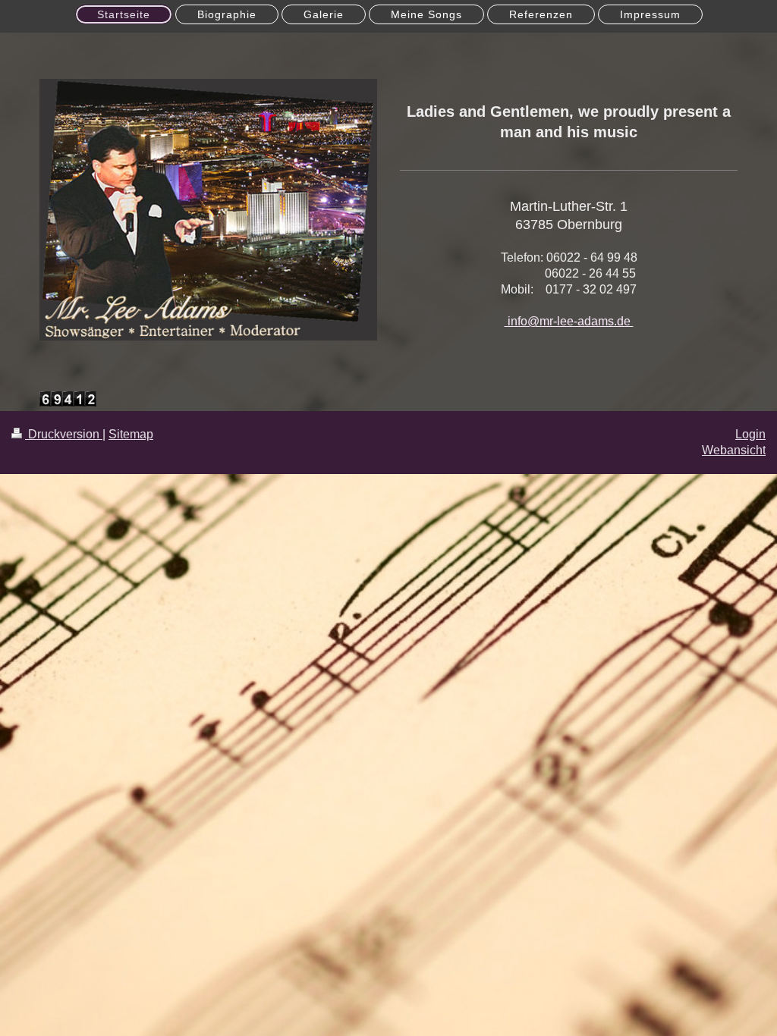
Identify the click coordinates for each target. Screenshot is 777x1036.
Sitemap (131, 434)
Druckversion (63, 434)
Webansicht (734, 450)
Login (750, 434)
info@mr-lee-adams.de (569, 321)
